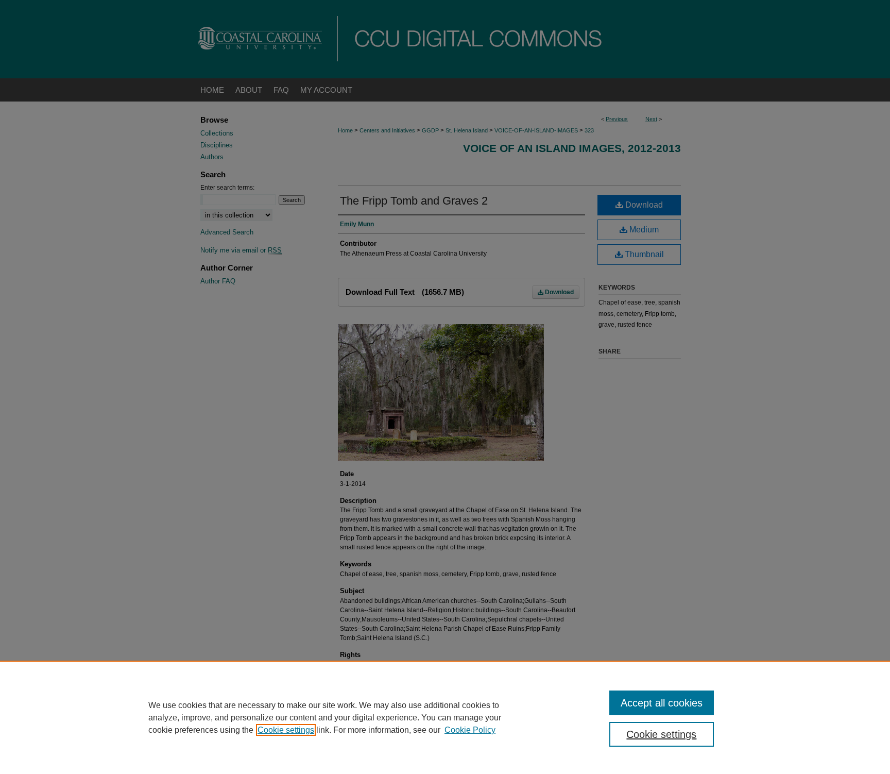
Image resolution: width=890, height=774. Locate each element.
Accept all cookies (662, 703)
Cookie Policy (469, 730)
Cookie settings (286, 730)
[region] (445, 717)
